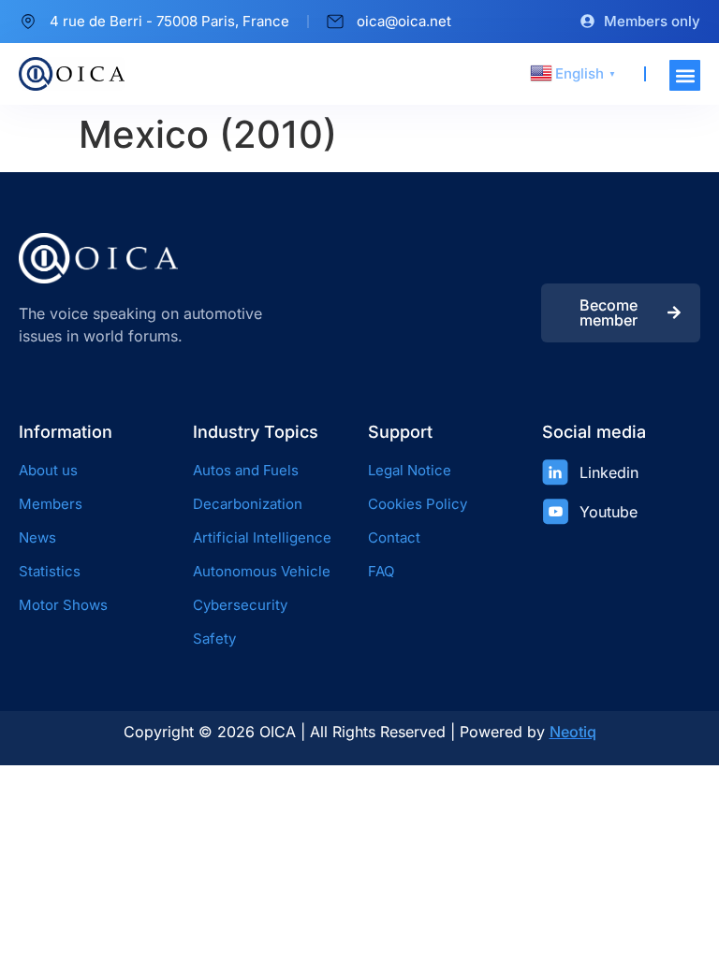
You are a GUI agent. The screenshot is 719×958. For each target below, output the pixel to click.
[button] (684, 75)
